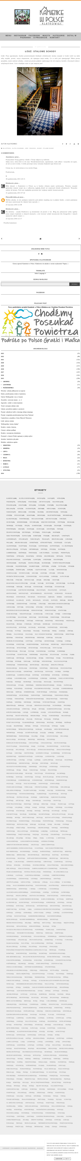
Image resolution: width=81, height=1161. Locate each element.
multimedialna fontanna (31, 1052)
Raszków (42, 953)
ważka (38, 729)
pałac (29, 719)
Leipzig (8, 912)
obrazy (9, 580)
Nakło (8, 682)
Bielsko (54, 536)
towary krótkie (12, 1099)
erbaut (44, 804)
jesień (49, 807)
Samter (50, 651)
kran (29, 810)
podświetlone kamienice (26, 1075)
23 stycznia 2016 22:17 (14, 219)
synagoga (44, 726)
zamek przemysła (12, 1120)
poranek (9, 1079)
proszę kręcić (55, 1079)
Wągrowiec (53, 794)
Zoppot (44, 566)
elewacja (25, 536)
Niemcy (38, 933)
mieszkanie (34, 715)
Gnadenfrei (10, 878)
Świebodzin (10, 834)
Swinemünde (10, 695)
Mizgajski (56, 923)
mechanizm (40, 1048)
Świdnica (19, 569)
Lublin (67, 539)
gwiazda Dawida (12, 709)
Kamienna (10, 675)
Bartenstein (44, 851)
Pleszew (27, 688)
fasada (32, 1014)
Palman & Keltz (11, 943)
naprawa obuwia (49, 1055)
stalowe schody (48, 148)
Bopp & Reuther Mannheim (36, 858)
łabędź (43, 831)
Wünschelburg (61, 984)
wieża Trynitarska (60, 729)
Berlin (46, 580)
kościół (22, 627)
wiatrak (47, 729)
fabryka (9, 658)
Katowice (42, 546)
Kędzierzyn (10, 756)
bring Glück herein (13, 1001)
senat (41, 1089)
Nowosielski (25, 936)
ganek (40, 1018)
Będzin (8, 637)
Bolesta (20, 858)
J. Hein (32, 889)
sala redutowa (56, 1086)
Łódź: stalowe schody (7, 421)
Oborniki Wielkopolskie (44, 685)
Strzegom (53, 787)
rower (58, 722)
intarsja (38, 1024)
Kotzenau (65, 753)
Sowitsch (61, 610)
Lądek (36, 760)
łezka (65, 1120)
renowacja (28, 580)
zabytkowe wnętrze (25, 590)
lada (24, 712)
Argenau (34, 844)
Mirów (36, 923)
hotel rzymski (64, 1021)
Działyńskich (52, 865)
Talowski (59, 974)
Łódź (27, 148)
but (34, 1001)
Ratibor (9, 777)
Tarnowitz (34, 695)
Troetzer (27, 977)
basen (60, 994)
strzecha (40, 1092)
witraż (59, 498)
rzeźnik (21, 553)
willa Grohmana (57, 1106)
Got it (67, 1158)
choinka (62, 1001)
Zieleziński (63, 987)
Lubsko (42, 678)
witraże (20, 502)
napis (40, 505)
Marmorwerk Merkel (35, 916)
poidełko (59, 821)
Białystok (40, 590)
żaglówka (65, 834)
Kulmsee (9, 644)
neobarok (62, 1055)
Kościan (19, 906)
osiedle (9, 1065)
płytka (60, 566)
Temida (69, 974)
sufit (19, 508)
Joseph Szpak (65, 895)
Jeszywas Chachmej (36, 895)
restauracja (21, 824)
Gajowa (18, 875)
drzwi (40, 508)
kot (27, 600)
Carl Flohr (43, 553)
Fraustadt (51, 590)
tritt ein (41, 1099)
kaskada (61, 1028)
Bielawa (44, 665)
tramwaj (45, 631)
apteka (19, 556)
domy (67, 1007)
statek (65, 824)
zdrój (69, 631)
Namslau (49, 929)
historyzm (60, 583)
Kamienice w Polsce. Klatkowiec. (25, 1148)
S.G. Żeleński (66, 546)
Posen (49, 505)
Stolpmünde (49, 967)
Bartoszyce (57, 851)
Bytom (35, 532)
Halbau (9, 749)
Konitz (34, 675)
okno (59, 529)
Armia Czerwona (47, 844)
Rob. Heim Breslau (12, 957)
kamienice (35, 525)
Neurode (26, 682)
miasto (8, 715)
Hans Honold (40, 885)
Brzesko (40, 739)
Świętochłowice (65, 1123)
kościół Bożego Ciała (14, 1038)
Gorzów (64, 536)
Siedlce (9, 692)
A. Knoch (49, 838)
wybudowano (36, 1113)
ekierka (45, 624)
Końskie (9, 906)
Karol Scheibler (47, 899)
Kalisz (54, 553)
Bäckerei (50, 739)
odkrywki (53, 617)
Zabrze (53, 576)
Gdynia (62, 590)
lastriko (33, 712)
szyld (45, 600)
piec (26, 525)
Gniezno (46, 559)
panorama (37, 586)
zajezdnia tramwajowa (44, 1116)
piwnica (37, 719)
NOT (53, 926)
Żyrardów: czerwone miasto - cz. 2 (11, 400)
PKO (18, 770)
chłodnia (22, 1004)
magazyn (55, 1045)
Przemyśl (64, 553)
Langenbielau (19, 678)
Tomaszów (18, 699)
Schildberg (10, 780)
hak (33, 807)
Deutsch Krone (59, 743)
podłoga (45, 532)
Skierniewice (60, 780)
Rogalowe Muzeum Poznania (33, 957)
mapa (8, 1048)
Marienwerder (32, 644)
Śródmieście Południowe (47, 1123)
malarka (66, 1045)
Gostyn (28, 641)
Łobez (50, 732)
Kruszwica (66, 906)
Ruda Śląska (47, 777)
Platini (22, 946)
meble (19, 586)
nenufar (63, 627)
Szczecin (9, 522)
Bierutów (69, 634)
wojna (59, 1109)
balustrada (7, 148)
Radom (55, 532)
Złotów (9, 800)
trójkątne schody (25, 729)
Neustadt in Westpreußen (15, 766)
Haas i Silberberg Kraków (22, 885)
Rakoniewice (20, 953)
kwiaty (21, 505)
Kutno (21, 909)
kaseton (51, 1028)
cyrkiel (27, 624)
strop (31, 1092)
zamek (61, 631)
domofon (57, 1007)
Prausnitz (51, 770)
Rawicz (18, 777)
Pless (42, 770)
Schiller (65, 957)
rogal (25, 1082)
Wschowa (40, 597)
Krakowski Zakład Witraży (16, 583)
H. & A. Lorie (54, 882)
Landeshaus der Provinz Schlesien (46, 909)
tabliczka (33, 539)
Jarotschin (28, 753)
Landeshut (49, 756)
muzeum (41, 627)
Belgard (63, 736)
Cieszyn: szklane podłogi (8, 430)
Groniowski (48, 641)
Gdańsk (66, 525)
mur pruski (42, 617)
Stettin (60, 522)
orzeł (71, 1062)
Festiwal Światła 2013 (31, 872)
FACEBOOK (34, 35)
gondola (59, 1018)
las (22, 1041)
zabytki (29, 1116)
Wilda (40, 583)
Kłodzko (45, 563)
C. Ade (8, 861)
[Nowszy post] (1, 239)
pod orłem (10, 1075)
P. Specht (68, 940)
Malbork (68, 760)
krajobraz (48, 556)
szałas (19, 1096)
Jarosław (9, 607)
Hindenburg (61, 569)
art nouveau (50, 519)
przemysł (9, 824)
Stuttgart (53, 970)
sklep (39, 512)
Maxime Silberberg (26, 919)
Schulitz (37, 960)
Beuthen (25, 532)
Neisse (17, 682)
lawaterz (48, 1041)
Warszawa (10, 512)
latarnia (30, 1041)
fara (52, 804)
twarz (50, 1099)
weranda (59, 1103)
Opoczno (42, 766)
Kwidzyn (19, 644)
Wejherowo (59, 790)
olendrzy (61, 1062)
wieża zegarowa (30, 1106)
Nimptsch (58, 933)
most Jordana (27, 817)
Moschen (43, 763)
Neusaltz (36, 682)
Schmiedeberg (66, 688)
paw (57, 658)
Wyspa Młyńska (48, 702)
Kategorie (59, 35)
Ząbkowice (43, 797)
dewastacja (53, 1004)
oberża (35, 1058)
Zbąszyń (43, 654)
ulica (66, 542)
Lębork (52, 678)
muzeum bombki (60, 1052)
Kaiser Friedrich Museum (28, 899)
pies (17, 1072)
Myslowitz (20, 648)
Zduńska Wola (22, 797)
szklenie (26, 631)
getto (70, 804)
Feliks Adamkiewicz (13, 872)
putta (22, 549)
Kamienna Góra (23, 675)
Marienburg (10, 763)
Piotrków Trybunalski (14, 576)
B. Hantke (38, 848)
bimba (20, 705)
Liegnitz (49, 529)
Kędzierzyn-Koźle (24, 756)
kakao (24, 1028)
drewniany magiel (13, 1011)
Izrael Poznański (63, 749)
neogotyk (10, 1058)
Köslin (38, 607)
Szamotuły (21, 654)
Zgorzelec (37, 614)
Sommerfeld (28, 692)
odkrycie (9, 1062)
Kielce (34, 573)
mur (40, 658)
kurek (69, 1038)
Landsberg (10, 539)
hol (33, 709)
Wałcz (49, 790)
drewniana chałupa (41, 705)
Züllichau (53, 654)
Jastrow (54, 892)
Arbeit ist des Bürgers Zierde (16, 844)
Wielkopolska (25, 614)
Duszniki (26, 865)
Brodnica (53, 858)
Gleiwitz (26, 559)
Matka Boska (11, 919)
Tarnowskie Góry (61, 695)
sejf (49, 824)
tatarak (46, 1096)
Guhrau (35, 882)
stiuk (70, 566)
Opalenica (21, 940)
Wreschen (58, 620)
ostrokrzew (30, 1065)
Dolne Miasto (65, 668)
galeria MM (30, 1018)
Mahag (58, 760)
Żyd (41, 736)
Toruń (61, 519)
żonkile (62, 1126)
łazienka (53, 831)
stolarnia (21, 1092)
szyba (54, 726)
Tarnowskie (46, 695)
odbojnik (49, 658)
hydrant (17, 1024)
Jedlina (9, 895)
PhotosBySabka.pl (12, 197)
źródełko (37, 1126)
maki (65, 712)
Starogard (54, 783)
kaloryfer (10, 617)
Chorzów (32, 542)
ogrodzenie (53, 715)
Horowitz (22, 889)
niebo (27, 1058)
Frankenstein (52, 746)
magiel (22, 814)
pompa (55, 719)
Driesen (39, 637)
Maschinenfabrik (53, 916)
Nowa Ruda (10, 685)
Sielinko (21, 963)
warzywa (49, 1103)
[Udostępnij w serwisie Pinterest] (78, 144)
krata (37, 810)
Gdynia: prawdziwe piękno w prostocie (12, 409)
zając (42, 732)
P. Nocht (58, 940)
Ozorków (48, 940)
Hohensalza (10, 573)
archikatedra (11, 994)
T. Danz (49, 974)
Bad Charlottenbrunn (54, 848)
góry (26, 807)
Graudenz (57, 559)
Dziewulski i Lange (13, 671)
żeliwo (56, 525)
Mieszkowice (23, 763)
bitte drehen (10, 997)
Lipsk (47, 912)
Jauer (57, 671)
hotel (41, 807)
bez (27, 800)
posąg (68, 821)
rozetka (66, 1082)
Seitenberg (48, 780)
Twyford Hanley (53, 977)
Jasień (45, 892)
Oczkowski (10, 940)
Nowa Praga (44, 648)
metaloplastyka (58, 814)
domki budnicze (44, 1007)
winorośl (9, 732)
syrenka (9, 1096)
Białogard (10, 739)
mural (27, 586)
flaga (50, 1014)
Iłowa (8, 753)
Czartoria (57, 861)
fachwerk (56, 705)
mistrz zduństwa (12, 1052)
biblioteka (10, 705)
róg (23, 1086)
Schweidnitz (30, 576)
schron (32, 1089)
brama (69, 522)
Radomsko (40, 651)
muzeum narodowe (13, 1055)
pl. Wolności (51, 1072)
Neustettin (57, 682)
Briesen (30, 739)
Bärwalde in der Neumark (15, 743)
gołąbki (18, 807)
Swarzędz (62, 692)
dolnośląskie (66, 1004)
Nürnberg (51, 936)
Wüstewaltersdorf (26, 794)
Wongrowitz (10, 794)
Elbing (48, 637)
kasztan (9, 810)
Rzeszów (48, 620)
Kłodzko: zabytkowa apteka (9, 442)
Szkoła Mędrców (22, 974)
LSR (29, 909)
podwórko (23, 519)
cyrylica (48, 614)
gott (68, 1018)
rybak (16, 1086)
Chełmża (18, 637)
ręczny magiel (41, 1086)
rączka (41, 824)
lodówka (9, 1045)
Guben (59, 641)
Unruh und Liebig (12, 980)
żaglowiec (17, 634)
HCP (7, 885)
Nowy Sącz (56, 648)
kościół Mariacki (12, 712)
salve (8, 620)
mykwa (26, 1055)
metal (59, 556)
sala (8, 726)
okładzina (65, 715)
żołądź (18, 838)
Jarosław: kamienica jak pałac (10, 439)
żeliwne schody (12, 532)
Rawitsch (28, 777)
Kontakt (55, 37)
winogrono (46, 661)
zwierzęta (9, 665)
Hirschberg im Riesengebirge (58, 603)
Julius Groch (11, 899)
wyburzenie (49, 1113)
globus (49, 1018)
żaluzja (28, 634)
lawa (39, 1041)
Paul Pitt (24, 943)
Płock (30, 651)
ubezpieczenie (43, 827)
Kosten (60, 902)
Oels (58, 685)
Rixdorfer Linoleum (56, 953)
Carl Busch (18, 861)
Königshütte (45, 542)
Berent (67, 851)
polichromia (67, 658)
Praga (22, 651)
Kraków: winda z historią (8, 427)
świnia (28, 1126)
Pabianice (33, 770)
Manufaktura (19, 916)
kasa (42, 1028)
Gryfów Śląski (11, 882)
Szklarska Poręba (12, 790)
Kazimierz (54, 753)
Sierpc (18, 692)
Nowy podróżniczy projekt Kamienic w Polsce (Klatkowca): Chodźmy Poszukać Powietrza (40, 307)
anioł (47, 990)
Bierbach (9, 855)
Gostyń (37, 641)
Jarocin (17, 753)
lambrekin (10, 553)
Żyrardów (54, 834)
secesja (39, 498)
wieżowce (9, 831)
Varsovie (63, 699)
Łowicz (56, 1120)
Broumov (63, 858)
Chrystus (46, 861)
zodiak (47, 1120)
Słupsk (60, 549)
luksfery (20, 1045)
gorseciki (65, 614)
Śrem (8, 634)
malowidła (57, 502)
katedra (9, 600)
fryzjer (66, 705)
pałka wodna (63, 1069)
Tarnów (9, 556)
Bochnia (21, 739)
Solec (18, 783)
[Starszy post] (79, 239)
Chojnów (43, 668)
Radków (9, 953)
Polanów (32, 946)
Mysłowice (32, 648)
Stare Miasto (11, 614)
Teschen (30, 597)
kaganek (68, 807)
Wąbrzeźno (41, 794)
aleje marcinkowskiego (25, 990)
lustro (39, 1045)
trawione (30, 827)
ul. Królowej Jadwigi (13, 1103)
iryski (47, 1024)
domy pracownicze (13, 804)
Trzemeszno (39, 977)
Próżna (52, 950)
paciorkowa (10, 821)
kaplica (33, 1028)
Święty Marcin (23, 834)
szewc (27, 1096)
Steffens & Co (56, 963)
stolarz (9, 827)
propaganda (41, 1079)
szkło (20, 529)
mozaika (36, 600)
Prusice (28, 773)
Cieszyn (55, 580)
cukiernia (33, 1004)
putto (17, 631)
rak (7, 1082)
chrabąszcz (10, 1004)
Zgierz (33, 797)
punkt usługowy (12, 722)
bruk (18, 624)
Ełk (32, 746)
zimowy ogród (36, 1120)
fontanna (59, 1014)
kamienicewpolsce (53, 709)
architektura (51, 512)
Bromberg (66, 515)
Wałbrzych (33, 566)
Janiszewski (34, 892)
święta (35, 834)
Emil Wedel (10, 868)
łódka (58, 732)
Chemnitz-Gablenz (32, 861)
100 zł (27, 838)
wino (69, 1106)
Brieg (62, 600)
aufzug (23, 994)
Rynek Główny (61, 777)
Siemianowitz (49, 610)
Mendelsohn (41, 919)
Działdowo (23, 746)
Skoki (30, 963)
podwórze (10, 529)
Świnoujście (23, 736)
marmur (32, 814)
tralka (44, 539)
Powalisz (53, 946)
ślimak (8, 1126)
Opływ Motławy (35, 940)
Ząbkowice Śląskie (57, 797)
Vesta (33, 980)
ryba (8, 1086)
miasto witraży (20, 715)
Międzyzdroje (66, 644)
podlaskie (35, 821)
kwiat (31, 512)
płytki (18, 525)
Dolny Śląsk (10, 746)
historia (19, 658)
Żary (28, 569)
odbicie (56, 1058)
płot (67, 556)
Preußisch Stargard (13, 773)
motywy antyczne (51, 817)
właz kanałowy (59, 661)
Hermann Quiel (66, 885)
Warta (8, 702)
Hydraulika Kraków (45, 749)
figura (41, 1014)
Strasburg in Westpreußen (16, 970)
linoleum (65, 1041)
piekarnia (64, 617)
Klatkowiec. (10, 902)
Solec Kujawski (29, 783)
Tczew (8, 699)
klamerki (9, 1031)
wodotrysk (28, 1109)
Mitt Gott (45, 923)
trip (53, 631)
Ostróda (9, 770)
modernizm (21, 522)
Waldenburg (20, 566)
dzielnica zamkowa (52, 1011)
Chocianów (33, 743)
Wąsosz (9, 987)
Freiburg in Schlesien (14, 641)
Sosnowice (42, 783)
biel (67, 994)
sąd (61, 726)
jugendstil (29, 508)
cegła (28, 705)
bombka (64, 997)
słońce (53, 600)
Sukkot (64, 970)
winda (63, 512)
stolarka (22, 539)
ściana (31, 546)
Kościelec (29, 906)
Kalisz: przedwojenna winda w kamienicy (13, 394)
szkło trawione (12, 536)
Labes (8, 678)
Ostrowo (58, 593)
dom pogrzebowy (29, 1007)
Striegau (27, 787)
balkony (9, 624)
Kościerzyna (41, 906)
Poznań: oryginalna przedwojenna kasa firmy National (17, 415)
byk (41, 1001)
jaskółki (67, 597)
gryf (38, 556)
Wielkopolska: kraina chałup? (9, 424)
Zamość (60, 702)
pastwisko (36, 1069)
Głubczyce (64, 746)
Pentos (49, 943)
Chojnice (32, 668)
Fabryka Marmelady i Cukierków (44, 868)
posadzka (32, 148)
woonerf (24, 1113)
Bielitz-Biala (56, 539)
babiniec (42, 994)
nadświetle (52, 627)
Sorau (8, 566)
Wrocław (50, 508)
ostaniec (19, 1065)
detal (31, 505)
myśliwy (36, 1055)
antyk (55, 990)
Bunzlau (22, 668)
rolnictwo (55, 1082)
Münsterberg (35, 593)
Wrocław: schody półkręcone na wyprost (13, 391)
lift (57, 1041)
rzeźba (66, 722)
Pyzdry (61, 950)
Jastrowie (64, 892)
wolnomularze (11, 1113)
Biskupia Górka (56, 665)
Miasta (46, 35)
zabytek (20, 1116)
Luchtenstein (66, 912)
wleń (8, 1109)
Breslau (21, 512)
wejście (35, 661)
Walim (41, 790)
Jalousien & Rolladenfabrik (16, 892)
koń (56, 1035)
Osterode (52, 766)
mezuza (31, 617)
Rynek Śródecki (52, 957)
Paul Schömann (37, 943)
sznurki (36, 1096)
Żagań (33, 736)
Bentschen (33, 665)
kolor (49, 1031)
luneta (30, 1045)
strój (49, 1092)
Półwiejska (49, 773)
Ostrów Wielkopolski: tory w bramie (12, 397)
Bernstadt (58, 634)
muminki (48, 1052)
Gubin (67, 641)
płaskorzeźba (27, 722)
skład (56, 824)
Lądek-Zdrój (47, 760)
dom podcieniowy (12, 1007)
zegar (25, 1120)
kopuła (41, 1035)
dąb (71, 654)
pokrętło (53, 1075)
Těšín (65, 977)
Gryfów (56, 878)
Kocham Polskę (36, 902)
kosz (49, 1035)
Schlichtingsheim (12, 960)
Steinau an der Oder (13, 967)
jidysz (41, 709)
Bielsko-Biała (20, 542)
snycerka (33, 522)
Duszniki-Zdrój (38, 865)
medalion (51, 1048)
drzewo (26, 804)
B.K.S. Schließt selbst (42, 634)
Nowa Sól (48, 607)
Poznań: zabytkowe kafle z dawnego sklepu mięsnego (17, 412)
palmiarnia (51, 1065)
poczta (61, 1072)
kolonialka (56, 624)
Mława (45, 926)
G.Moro (9, 875)
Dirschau (53, 668)
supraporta (18, 620)
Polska (67, 593)
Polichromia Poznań (41, 688)
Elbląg (57, 637)
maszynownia (19, 1048)
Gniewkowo (23, 878)
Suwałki (9, 974)
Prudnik (9, 597)
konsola (9, 1035)
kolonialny (10, 627)
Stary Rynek (41, 692)
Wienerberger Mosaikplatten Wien (28, 984)
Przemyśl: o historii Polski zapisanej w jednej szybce (16, 436)
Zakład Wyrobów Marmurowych (44, 987)
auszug (32, 994)
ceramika (35, 800)
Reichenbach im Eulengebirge (16, 610)
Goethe (33, 878)
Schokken (26, 960)
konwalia (20, 1035)
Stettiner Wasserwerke (33, 967)
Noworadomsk (11, 936)
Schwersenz (36, 780)
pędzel (66, 1079)
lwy (47, 1045)
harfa (41, 1021)
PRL (24, 770)
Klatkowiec (10, 183)
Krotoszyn (23, 593)
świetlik (32, 553)
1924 (41, 838)
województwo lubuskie (44, 1109)
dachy (63, 654)
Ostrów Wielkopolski (60, 563)
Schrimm (60, 651)
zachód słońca (30, 732)
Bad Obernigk (11, 851)
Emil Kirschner (66, 865)
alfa (39, 990)
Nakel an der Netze (65, 678)
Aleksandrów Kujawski (28, 841)
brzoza (26, 1001)
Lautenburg (67, 909)
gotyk (8, 807)
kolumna (19, 810)
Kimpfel (69, 899)
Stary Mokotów (41, 963)
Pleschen (17, 688)
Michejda (53, 919)
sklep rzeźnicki (52, 515)
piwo (24, 1072)
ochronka (46, 1058)
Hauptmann (53, 885)
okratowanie (29, 1062)
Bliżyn (54, 855)
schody (39, 148)
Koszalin (29, 607)
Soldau (9, 783)
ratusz (8, 661)
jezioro (58, 807)
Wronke (26, 702)
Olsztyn (22, 546)
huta (8, 1024)
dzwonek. (66, 1011)
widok (54, 827)
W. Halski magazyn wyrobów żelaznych (53, 980)
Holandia (19, 749)
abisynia (9, 990)
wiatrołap (10, 1106)
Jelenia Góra (32, 563)
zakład (59, 1116)
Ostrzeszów (64, 766)
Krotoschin (10, 593)
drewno (40, 515)
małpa (30, 1048)
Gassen (45, 875)
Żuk (46, 1126)
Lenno (17, 912)
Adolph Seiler (51, 736)
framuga (61, 804)
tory (62, 1096)
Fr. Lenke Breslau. (60, 872)
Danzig (29, 529)
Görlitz (41, 603)
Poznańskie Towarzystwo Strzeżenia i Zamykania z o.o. (25, 950)
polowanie (64, 1075)
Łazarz (8, 569)
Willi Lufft (48, 984)
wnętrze (9, 502)
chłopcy (56, 800)
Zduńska (9, 797)
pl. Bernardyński (36, 1072)
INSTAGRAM (20, 35)
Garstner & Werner (32, 875)
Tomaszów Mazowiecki (34, 699)
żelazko (9, 838)
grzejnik (9, 1021)
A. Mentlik (60, 838)
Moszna (53, 763)
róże (30, 1086)
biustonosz (23, 997)
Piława (57, 943)
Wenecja (9, 984)
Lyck (28, 760)
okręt (52, 1062)
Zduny (63, 794)
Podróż (58, 607)
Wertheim (32, 654)
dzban (39, 1011)
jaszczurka (57, 1024)
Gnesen (32, 603)
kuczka (31, 627)
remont (16, 1082)
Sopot (43, 549)
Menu (8, 35)
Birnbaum (20, 855)
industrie (27, 1024)
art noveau (43, 502)
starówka (10, 1092)
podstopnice (47, 821)
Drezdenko (29, 637)
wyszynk (9, 1116)
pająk (41, 1065)
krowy (45, 810)
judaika (47, 525)
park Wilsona (11, 1069)
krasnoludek (38, 1038)
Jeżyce (19, 607)
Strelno (33, 970)
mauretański (43, 814)
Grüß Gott (25, 882)
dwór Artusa (28, 1011)
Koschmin (44, 675)
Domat (16, 865)
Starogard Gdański (13, 787)
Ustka (25, 980)
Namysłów (60, 929)
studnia (57, 542)
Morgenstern (34, 926)
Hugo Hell (30, 749)
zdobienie (33, 831)
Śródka (63, 831)
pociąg (46, 719)
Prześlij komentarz (10, 223)
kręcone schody (47, 522)
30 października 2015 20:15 (15, 179)
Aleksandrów (11, 841)
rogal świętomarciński (39, 1082)
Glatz (51, 569)
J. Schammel (53, 889)
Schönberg (10, 963)
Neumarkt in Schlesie (24, 933)
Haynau (48, 671)
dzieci (35, 804)
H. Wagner (65, 882)
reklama (9, 508)
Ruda (37, 777)
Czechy (67, 861)
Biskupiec (45, 855)
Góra (44, 882)
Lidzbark (27, 912)
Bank (34, 851)
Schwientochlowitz (63, 960)
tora (55, 1096)
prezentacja (29, 1079)
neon (19, 1058)
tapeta (29, 620)
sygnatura (10, 590)
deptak (36, 624)
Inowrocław (23, 573)
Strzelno (43, 970)
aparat (63, 990)
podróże (48, 586)
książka (50, 1038)
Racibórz (60, 773)
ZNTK (17, 987)
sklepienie (17, 726)
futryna (9, 1018)
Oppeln (59, 573)
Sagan (55, 688)
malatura (21, 617)
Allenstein (10, 546)
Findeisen (46, 872)
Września (69, 620)
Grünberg (32, 549)
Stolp (51, 549)
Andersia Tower (46, 841)
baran (51, 994)
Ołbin (8, 688)
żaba (53, 1126)
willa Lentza (21, 831)
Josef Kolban (52, 895)
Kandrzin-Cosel (41, 753)
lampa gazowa (11, 1041)
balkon (29, 556)
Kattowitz (53, 546)
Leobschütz (10, 760)
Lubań (21, 760)
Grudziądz (10, 563)
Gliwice (35, 559)
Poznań (31, 502)
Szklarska (64, 787)
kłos (63, 810)
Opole (51, 573)
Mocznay (9, 648)
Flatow (40, 746)
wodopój (17, 1109)
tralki (35, 631)
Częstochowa (40, 569)
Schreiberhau (23, 780)
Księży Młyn (10, 909)
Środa (18, 1123)
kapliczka (63, 576)
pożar (19, 1079)
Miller (27, 923)
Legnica (39, 529)
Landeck (38, 756)
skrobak (50, 1089)
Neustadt (47, 593)
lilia (42, 712)
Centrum (9, 603)
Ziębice (50, 597)
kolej (41, 1031)
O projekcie (40, 37)
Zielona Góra (11, 549)
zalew (68, 1116)
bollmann (53, 997)
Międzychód (68, 923)
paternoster (23, 821)
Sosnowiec (20, 597)
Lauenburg (32, 678)
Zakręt (25, 987)
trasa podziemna (28, 1099)
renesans (39, 722)
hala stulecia (30, 1021)
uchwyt (67, 1099)
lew (52, 566)
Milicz (34, 763)
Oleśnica (67, 685)
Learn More (58, 1158)
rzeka (32, 824)
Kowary (55, 675)
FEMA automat (23, 868)
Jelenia (21, 563)
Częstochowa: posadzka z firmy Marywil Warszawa (16, 418)
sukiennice (59, 1092)
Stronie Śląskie (40, 787)
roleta (49, 722)
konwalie (31, 1035)
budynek (49, 583)
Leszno (42, 573)
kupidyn (60, 1038)
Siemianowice (36, 610)
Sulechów (10, 654)
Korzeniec (50, 902)
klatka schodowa (18, 148)
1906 (34, 838)
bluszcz (34, 997)
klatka (70, 583)
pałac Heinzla (49, 1069)
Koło (68, 902)
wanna (39, 1103)
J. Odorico (41, 889)
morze (8, 817)
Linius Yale (38, 912)
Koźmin (64, 675)
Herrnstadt (10, 889)
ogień (19, 1062)
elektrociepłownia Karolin (16, 1014)
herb (58, 597)
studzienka (59, 586)
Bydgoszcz (18, 515)
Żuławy (44, 834)
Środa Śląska (29, 1123)
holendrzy (51, 1021)
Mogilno (9, 926)
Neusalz (47, 682)
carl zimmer (51, 1001)
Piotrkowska (11, 651)
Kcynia (59, 899)
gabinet (19, 1018)
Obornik (29, 685)
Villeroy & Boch (29, 790)
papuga (61, 1065)
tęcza (58, 1099)
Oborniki (32, 766)
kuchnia (55, 810)
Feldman (63, 868)
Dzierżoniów (21, 603)
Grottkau (37, 671)
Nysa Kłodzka (39, 936)
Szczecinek (23, 695)
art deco (19, 800)
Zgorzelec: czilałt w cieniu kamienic (12, 403)
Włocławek (43, 576)
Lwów (8, 916)
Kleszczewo (23, 902)
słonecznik (10, 729)
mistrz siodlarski (65, 1048)
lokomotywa (11, 814)
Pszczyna (38, 773)
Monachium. (21, 926)
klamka (19, 600)
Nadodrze (38, 929)
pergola (9, 1072)
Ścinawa (9, 1123)
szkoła (26, 661)
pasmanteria (24, 1069)
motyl (38, 817)
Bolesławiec (10, 668)
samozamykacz (12, 1089)
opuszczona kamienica (14, 719)
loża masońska (53, 712)
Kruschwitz (54, 906)
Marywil (44, 644)
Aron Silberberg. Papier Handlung (18, 848)
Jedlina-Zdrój (20, 895)
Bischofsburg (33, 855)
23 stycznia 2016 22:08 (14, 205)
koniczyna (59, 1031)
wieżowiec (43, 1106)
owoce (8, 631)
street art (19, 827)
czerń (43, 1004)
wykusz (60, 1113)
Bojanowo (10, 858)
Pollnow (42, 946)
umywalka (29, 1103)
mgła (70, 814)
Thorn (8, 525)
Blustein (64, 855)
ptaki (45, 536)
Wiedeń (17, 702)
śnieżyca (18, 1126)
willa (8, 542)
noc (43, 715)
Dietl (8, 865)
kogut (66, 709)
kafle (50, 498)
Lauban (59, 756)
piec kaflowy (36, 519)
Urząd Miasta (51, 699)
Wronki (36, 702)
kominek (9, 586)
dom (56, 614)
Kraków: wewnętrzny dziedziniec (11, 433)
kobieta (36, 536)
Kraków (30, 515)
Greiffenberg (44, 878)
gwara (19, 1021)
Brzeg (70, 600)
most (16, 817)
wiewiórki (63, 827)
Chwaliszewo (45, 743)
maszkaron (30, 658)
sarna (24, 1089)
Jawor (65, 671)
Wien (69, 790)
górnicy (25, 709)
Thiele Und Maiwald (13, 977)
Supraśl (52, 692)
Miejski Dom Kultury (13, 923)
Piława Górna (11, 946)
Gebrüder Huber (57, 875)
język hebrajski (12, 1028)
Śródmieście (10, 736)
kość (27, 1038)
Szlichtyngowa (37, 974)
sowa (34, 726)
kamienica (10, 498)
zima (38, 580)
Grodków (27, 671)
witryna (38, 620)
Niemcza (48, 933)
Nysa (20, 685)
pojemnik (42, 1075)
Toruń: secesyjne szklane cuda (10, 406)
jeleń (67, 1024)
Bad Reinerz (24, 851)
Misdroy (54, 644)
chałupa (46, 800)
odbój (65, 1058)
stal (70, 1089)
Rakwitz (32, 953)
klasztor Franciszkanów (26, 1031)
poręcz (18, 580)
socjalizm (61, 1089)
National (9, 933)
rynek (17, 661)
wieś (19, 1106)
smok (27, 726)
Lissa (32, 583)
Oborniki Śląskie (65, 936)
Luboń (55, 912)
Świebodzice (21, 665)
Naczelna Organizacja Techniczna (18, 929)
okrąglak (42, 1062)
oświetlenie (66, 817)
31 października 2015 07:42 (15, 193)
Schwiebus (48, 960)
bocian (43, 997)
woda (19, 732)
